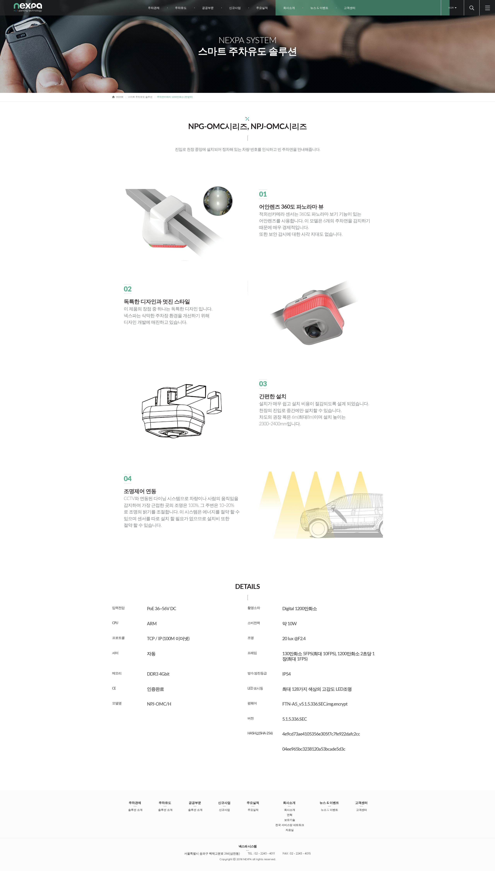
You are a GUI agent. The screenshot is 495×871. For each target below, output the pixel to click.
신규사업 (235, 8)
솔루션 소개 (135, 810)
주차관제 (154, 8)
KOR (451, 7)
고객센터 (349, 8)
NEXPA (28, 7)
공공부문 (208, 8)
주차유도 (181, 8)
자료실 (290, 830)
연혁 (289, 815)
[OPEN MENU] (487, 7)
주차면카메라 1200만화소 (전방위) (175, 97)
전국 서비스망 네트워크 (289, 825)
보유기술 (289, 820)
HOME (119, 97)
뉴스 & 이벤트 (319, 8)
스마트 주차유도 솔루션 (140, 97)
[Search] (472, 7)
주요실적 (262, 8)
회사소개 (289, 8)
